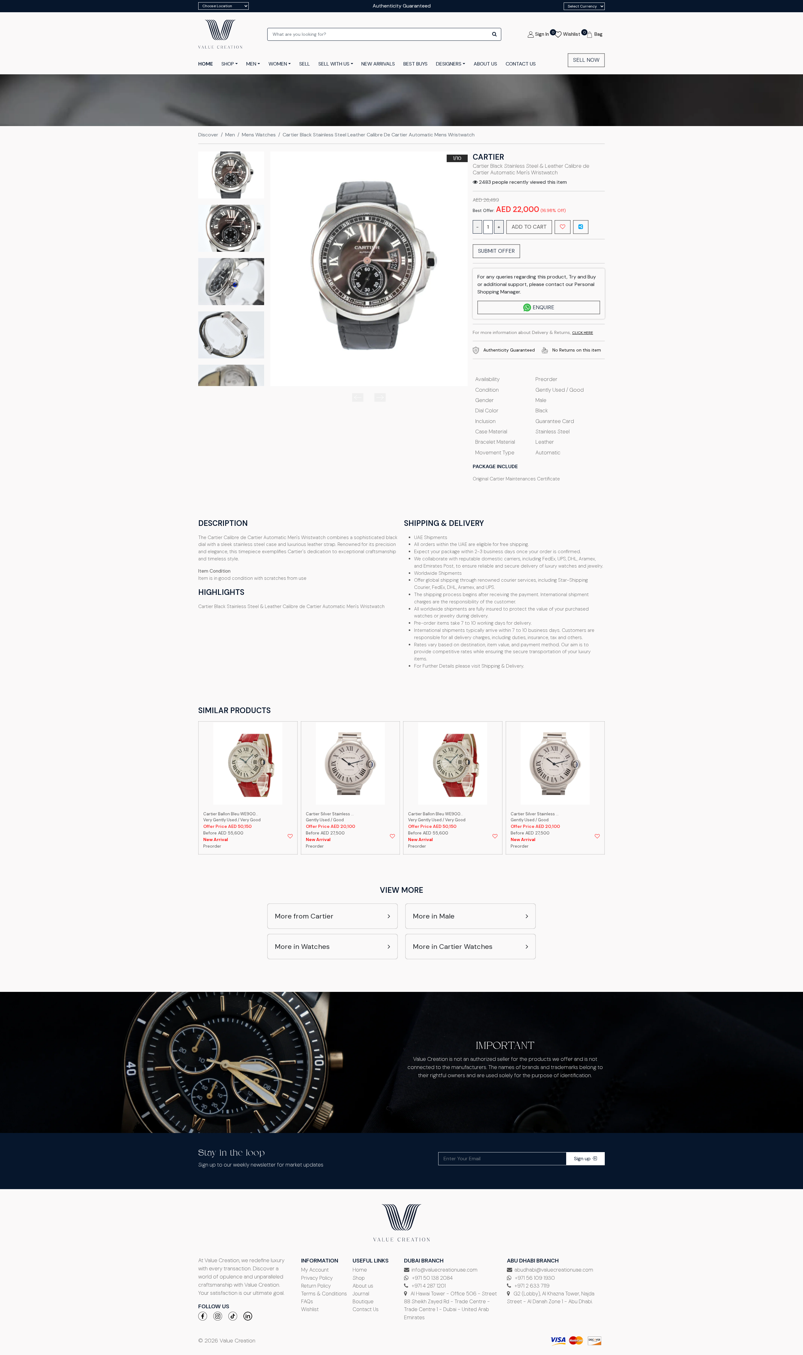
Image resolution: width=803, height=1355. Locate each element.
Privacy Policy (317, 1277)
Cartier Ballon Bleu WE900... (333, 814)
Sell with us (333, 64)
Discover (208, 134)
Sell (304, 64)
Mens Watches (259, 134)
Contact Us (366, 1309)
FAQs (307, 1301)
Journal (361, 1293)
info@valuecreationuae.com (444, 1269)
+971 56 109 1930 (534, 1277)
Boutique (363, 1301)
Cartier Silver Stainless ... (228, 814)
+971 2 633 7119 (531, 1285)
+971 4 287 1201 (428, 1285)
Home (360, 1269)
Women (278, 64)
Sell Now (586, 59)
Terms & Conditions (324, 1293)
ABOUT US (485, 64)
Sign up (583, 1158)
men (251, 64)
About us (363, 1285)
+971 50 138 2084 (432, 1277)
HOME (205, 64)
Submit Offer (496, 250)
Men (230, 134)
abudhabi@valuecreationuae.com (553, 1269)
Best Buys (415, 64)
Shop (359, 1277)
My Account (315, 1269)
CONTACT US (521, 64)
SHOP (227, 64)
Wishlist (310, 1309)
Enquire (543, 307)
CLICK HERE (582, 332)
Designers (448, 64)
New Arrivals (378, 64)
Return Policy (316, 1285)
